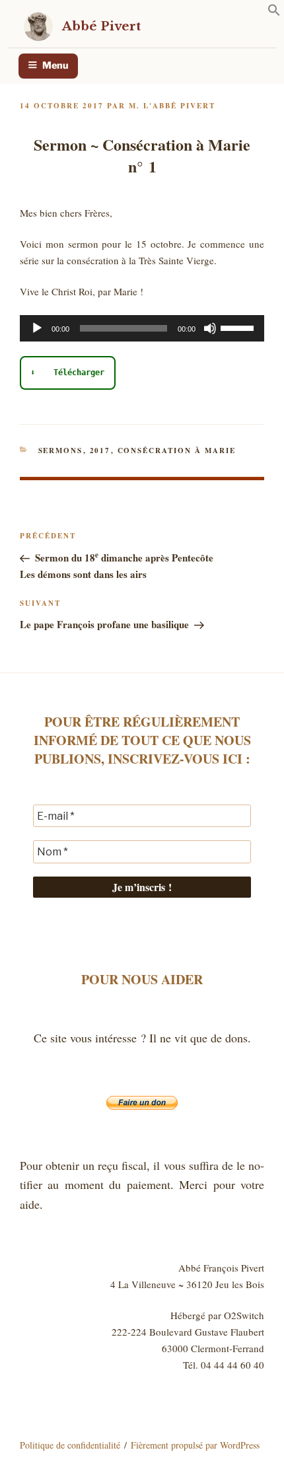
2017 (100, 450)
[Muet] (210, 328)
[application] (142, 328)
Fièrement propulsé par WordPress (195, 1445)
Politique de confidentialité (70, 1445)
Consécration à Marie (177, 450)
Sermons (60, 450)
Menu (55, 65)
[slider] (239, 327)
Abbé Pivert (101, 26)
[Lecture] (37, 328)
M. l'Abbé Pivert (172, 105)
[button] (274, 12)
